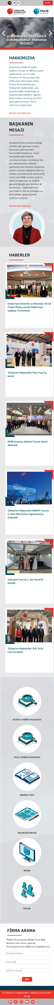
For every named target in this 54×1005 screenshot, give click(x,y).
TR (9, 3)
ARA (27, 979)
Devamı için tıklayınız (20, 112)
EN (14, 3)
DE (18, 3)
